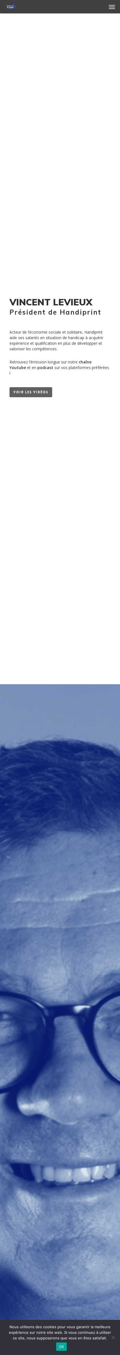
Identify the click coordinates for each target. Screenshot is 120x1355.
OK (61, 1346)
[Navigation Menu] (112, 6)
